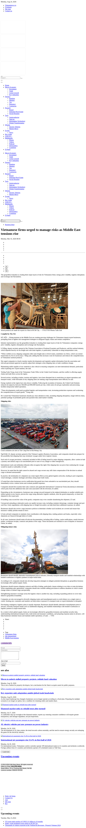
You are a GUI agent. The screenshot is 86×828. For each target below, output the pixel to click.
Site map (8, 9)
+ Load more (5, 752)
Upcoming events (10, 756)
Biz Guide (8, 134)
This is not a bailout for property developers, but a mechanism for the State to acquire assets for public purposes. (38, 685)
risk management (10, 636)
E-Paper (7, 149)
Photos (11, 140)
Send (3, 665)
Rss (6, 804)
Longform (12, 147)
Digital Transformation (16, 123)
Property (8, 108)
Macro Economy (10, 87)
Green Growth (14, 93)
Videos (11, 142)
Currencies (12, 106)
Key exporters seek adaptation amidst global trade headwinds (27, 693)
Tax (10, 102)
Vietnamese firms (10, 634)
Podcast (11, 144)
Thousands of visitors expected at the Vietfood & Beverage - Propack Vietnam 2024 (33, 825)
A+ (7, 271)
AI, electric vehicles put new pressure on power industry (24, 724)
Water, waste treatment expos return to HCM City (21, 823)
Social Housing (14, 113)
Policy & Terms (10, 796)
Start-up (11, 119)
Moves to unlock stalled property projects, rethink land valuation (29, 679)
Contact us (8, 11)
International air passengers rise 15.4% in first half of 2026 (26, 740)
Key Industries (14, 95)
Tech (6, 115)
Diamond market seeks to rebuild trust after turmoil (23, 709)
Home (7, 85)
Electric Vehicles (14, 127)
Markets (12, 100)
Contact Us (8, 798)
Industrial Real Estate (16, 112)
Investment (12, 89)
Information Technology (17, 121)
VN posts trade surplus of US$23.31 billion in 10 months (24, 821)
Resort (11, 110)
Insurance (12, 104)
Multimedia (9, 138)
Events (7, 130)
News (11, 132)
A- (6, 266)
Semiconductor (14, 117)
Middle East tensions (12, 638)
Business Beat (9, 225)
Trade (11, 91)
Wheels (7, 125)
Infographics (13, 146)
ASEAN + (8, 136)
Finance (7, 97)
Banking (12, 98)
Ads (6, 800)
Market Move (13, 129)
